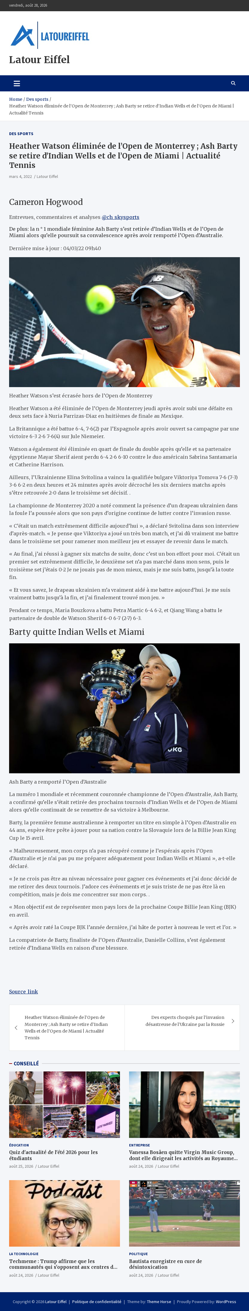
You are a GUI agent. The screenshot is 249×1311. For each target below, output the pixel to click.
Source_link (23, 992)
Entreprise (139, 1145)
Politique (138, 1253)
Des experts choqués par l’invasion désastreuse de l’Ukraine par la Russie (184, 1021)
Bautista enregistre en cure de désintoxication (165, 1264)
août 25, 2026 (21, 1166)
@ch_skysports (120, 217)
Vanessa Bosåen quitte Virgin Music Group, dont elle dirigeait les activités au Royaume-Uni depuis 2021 (182, 1158)
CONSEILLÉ (26, 1063)
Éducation (19, 1145)
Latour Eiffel (39, 60)
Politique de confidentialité (96, 1301)
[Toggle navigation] (17, 83)
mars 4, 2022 (20, 176)
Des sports (21, 133)
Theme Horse (159, 1301)
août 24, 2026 (141, 1166)
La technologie (24, 1253)
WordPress (226, 1301)
